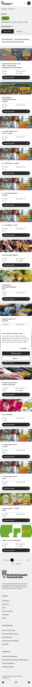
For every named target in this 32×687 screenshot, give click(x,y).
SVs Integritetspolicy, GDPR (10, 633)
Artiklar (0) (19, 31)
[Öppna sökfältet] (25, 3)
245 (28, 560)
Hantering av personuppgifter (10, 640)
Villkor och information (8, 630)
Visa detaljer (23, 348)
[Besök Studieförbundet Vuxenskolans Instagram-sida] (16, 683)
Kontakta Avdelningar (8, 663)
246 (12, 563)
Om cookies (5, 644)
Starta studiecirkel (7, 611)
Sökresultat (11, 9)
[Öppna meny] (29, 3)
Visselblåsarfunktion (8, 666)
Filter (5, 18)
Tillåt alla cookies (16, 353)
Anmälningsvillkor (7, 637)
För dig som (5, 604)
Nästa (17, 563)
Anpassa (15, 358)
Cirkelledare (5, 614)
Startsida (3, 9)
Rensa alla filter (6, 26)
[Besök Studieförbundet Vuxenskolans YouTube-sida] (29, 683)
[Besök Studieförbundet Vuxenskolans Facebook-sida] (3, 683)
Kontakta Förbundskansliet (10, 656)
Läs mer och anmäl (8, 77)
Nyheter (4, 618)
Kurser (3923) (7, 31)
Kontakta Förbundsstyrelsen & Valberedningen (15, 659)
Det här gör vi (6, 600)
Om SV (4, 607)
